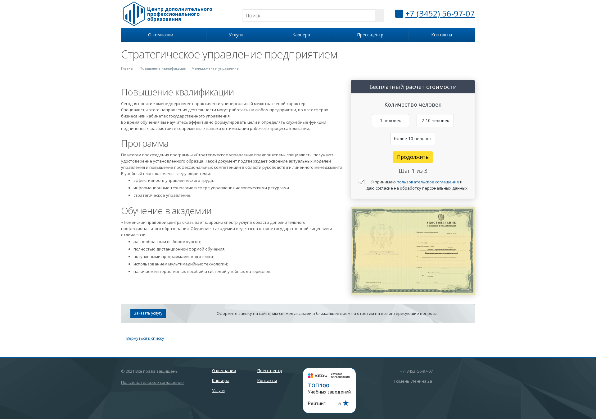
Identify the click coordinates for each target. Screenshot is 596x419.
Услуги (237, 35)
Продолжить (413, 157)
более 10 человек (413, 138)
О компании (162, 35)
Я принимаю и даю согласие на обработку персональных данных (416, 185)
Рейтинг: (317, 403)
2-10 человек (435, 120)
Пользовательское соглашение (152, 382)
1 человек (390, 120)
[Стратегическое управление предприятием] (413, 210)
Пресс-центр (370, 35)
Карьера (301, 35)
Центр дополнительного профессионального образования (179, 14)
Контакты (441, 35)
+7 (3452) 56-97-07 (440, 13)
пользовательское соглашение (428, 182)
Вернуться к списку (145, 338)
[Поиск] (379, 15)
